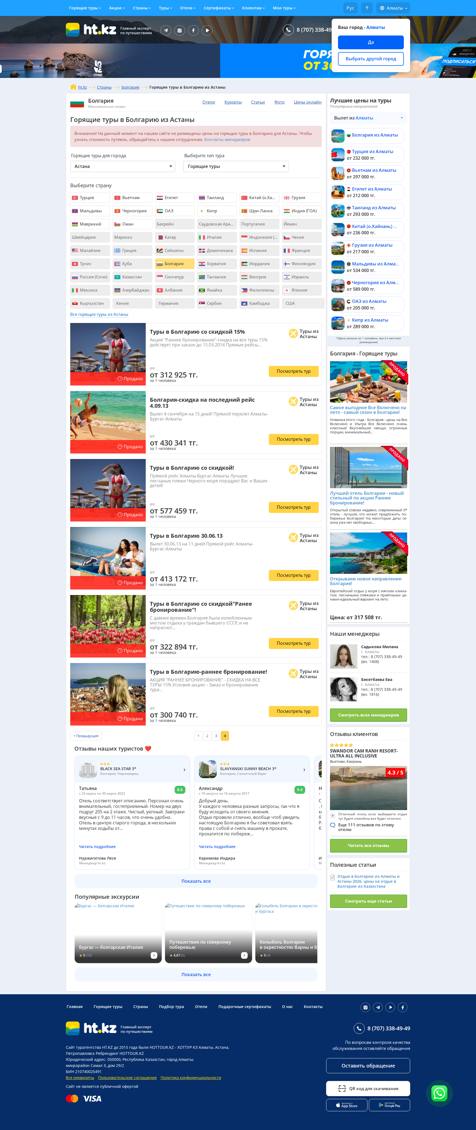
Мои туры (283, 7)
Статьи (258, 102)
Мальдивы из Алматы (376, 264)
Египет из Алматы (372, 189)
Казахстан (131, 276)
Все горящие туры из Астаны (99, 314)
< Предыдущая (85, 735)
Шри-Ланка (260, 210)
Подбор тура (171, 1006)
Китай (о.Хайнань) (263, 197)
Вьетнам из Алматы (374, 170)
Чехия (297, 237)
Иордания (259, 263)
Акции (115, 7)
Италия (213, 237)
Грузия (298, 197)
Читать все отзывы (368, 845)
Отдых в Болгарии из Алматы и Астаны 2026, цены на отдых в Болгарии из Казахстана (368, 881)
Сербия (213, 303)
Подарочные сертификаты (244, 1006)
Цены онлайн (308, 102)
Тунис (85, 263)
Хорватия (216, 263)
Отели (186, 7)
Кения (122, 303)
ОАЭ (168, 210)
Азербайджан (135, 290)
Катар (170, 237)
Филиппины (261, 290)
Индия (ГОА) (304, 210)
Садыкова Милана (379, 646)
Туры (164, 7)
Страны (140, 7)
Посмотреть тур (294, 371)
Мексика (88, 290)
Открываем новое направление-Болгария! (366, 581)
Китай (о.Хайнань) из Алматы (384, 226)
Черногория (134, 210)
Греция (128, 250)
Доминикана (219, 250)
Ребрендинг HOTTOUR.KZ (120, 1053)
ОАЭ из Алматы (369, 301)
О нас (287, 1006)
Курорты (233, 102)
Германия (168, 303)
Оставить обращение (368, 1065)
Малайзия (89, 250)
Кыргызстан (91, 303)
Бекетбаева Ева (376, 679)
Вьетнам (130, 197)
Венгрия (257, 276)
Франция (300, 250)
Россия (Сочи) (93, 276)
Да (371, 42)
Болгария (130, 87)
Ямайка (214, 290)
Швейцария (84, 237)
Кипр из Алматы (370, 320)
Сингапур (174, 276)
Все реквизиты (80, 1077)
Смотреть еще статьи (368, 901)
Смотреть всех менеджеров (368, 715)
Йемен (290, 224)
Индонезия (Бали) (263, 237)
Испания (257, 250)
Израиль (300, 276)
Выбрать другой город (371, 59)
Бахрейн (165, 224)
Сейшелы (174, 250)
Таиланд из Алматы (374, 208)
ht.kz (82, 87)
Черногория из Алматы (378, 282)
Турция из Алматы (372, 151)
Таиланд (215, 197)
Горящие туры (83, 7)
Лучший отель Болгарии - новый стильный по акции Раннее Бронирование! (367, 498)
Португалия (253, 224)
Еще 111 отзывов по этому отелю (366, 827)
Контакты (313, 1006)
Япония (299, 290)
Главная (75, 1006)
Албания (173, 290)
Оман (127, 224)
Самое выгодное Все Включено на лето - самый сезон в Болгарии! (368, 409)
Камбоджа (259, 303)
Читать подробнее (97, 846)
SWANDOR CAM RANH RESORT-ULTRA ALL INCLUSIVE (364, 753)
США (290, 303)
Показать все (196, 881)
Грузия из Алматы (372, 245)
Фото (279, 102)
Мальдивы (90, 210)
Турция (86, 197)
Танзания (216, 276)
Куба (126, 263)
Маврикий (90, 224)
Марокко (123, 237)
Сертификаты (217, 7)
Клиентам (252, 7)
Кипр (211, 210)
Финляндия (303, 263)
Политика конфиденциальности (191, 1077)
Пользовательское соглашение (127, 1077)
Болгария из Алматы (375, 135)
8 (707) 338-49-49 (318, 29)
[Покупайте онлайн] (85, 1098)
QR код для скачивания (374, 1088)
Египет (171, 197)
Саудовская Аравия (218, 224)
